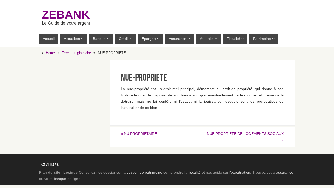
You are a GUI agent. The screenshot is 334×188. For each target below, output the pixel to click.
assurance (284, 172)
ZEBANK (66, 14)
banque (60, 179)
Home (50, 53)
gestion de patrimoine (144, 172)
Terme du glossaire (76, 53)
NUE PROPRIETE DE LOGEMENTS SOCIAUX (245, 137)
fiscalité (194, 172)
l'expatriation (239, 172)
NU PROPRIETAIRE (139, 134)
